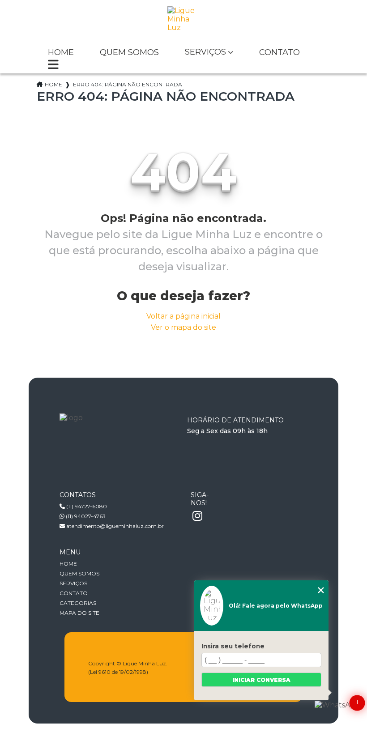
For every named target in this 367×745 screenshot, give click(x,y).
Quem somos (129, 52)
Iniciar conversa (261, 680)
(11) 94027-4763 (85, 516)
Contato (279, 52)
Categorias (78, 603)
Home (61, 52)
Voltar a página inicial (183, 316)
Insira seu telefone (233, 646)
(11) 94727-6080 (86, 506)
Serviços (205, 52)
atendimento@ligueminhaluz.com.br (114, 526)
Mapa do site (79, 612)
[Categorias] (53, 65)
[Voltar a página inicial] (183, 22)
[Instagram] (197, 516)
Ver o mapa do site (183, 327)
